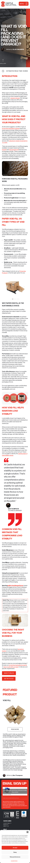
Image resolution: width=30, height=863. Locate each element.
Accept (15, 847)
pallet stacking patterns (15, 585)
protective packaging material (10, 128)
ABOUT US (6, 826)
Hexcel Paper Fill (13, 149)
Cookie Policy (14, 860)
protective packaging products (18, 665)
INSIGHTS (5, 824)
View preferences (15, 857)
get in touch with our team (11, 667)
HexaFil (4, 149)
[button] (27, 832)
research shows (15, 98)
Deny (15, 852)
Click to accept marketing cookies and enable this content (15, 791)
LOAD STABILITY (7, 823)
